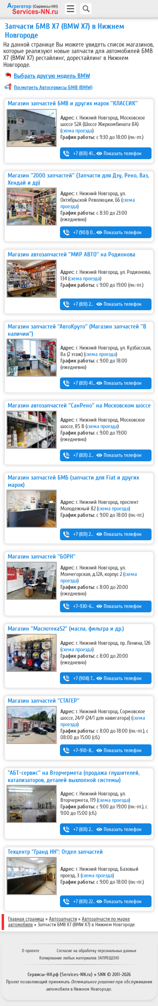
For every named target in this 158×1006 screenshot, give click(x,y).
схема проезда (77, 131)
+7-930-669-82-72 (91, 606)
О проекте (30, 950)
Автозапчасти (63, 919)
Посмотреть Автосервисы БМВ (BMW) (53, 87)
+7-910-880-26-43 (91, 750)
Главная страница (26, 919)
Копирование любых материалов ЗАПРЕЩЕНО (79, 958)
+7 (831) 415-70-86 (91, 153)
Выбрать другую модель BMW (52, 75)
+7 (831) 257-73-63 (90, 829)
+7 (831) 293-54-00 (91, 534)
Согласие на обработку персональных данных (96, 950)
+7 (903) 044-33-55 (92, 232)
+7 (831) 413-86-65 (91, 383)
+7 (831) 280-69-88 (91, 455)
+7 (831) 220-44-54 (91, 901)
